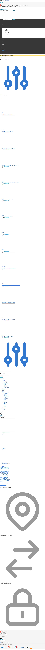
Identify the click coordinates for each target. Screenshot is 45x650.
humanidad (3, 475)
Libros (3, 112)
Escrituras (2, 473)
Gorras (4, 409)
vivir (6, 485)
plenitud (1, 481)
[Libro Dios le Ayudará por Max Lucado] (8, 196)
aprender (5, 466)
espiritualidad (2, 474)
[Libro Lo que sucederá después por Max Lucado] (8, 316)
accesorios (5, 404)
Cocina (3, 388)
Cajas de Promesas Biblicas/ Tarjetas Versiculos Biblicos (6, 386)
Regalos (5, 399)
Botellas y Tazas (6, 383)
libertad (4, 477)
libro (6, 477)
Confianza (4, 468)
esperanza (6, 473)
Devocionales (5, 402)
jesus (1, 477)
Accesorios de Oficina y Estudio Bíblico (7, 393)
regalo (4, 482)
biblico (1, 468)
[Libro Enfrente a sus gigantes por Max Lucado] (8, 299)
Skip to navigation (2, 0)
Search (14, 10)
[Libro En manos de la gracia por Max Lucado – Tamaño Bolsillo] (8, 282)
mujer (5, 479)
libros (2, 266)
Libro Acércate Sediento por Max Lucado (7, 114)
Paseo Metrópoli (3, 633)
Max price (1, 413)
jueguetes (5, 406)
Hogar (3, 390)
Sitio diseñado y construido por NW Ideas (6, 644)
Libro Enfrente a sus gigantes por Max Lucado (8, 302)
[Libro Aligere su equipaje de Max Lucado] (8, 128)
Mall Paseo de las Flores (4, 631)
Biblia (4, 405)
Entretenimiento (4, 389)
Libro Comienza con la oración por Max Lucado (8, 148)
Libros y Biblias (4, 400)
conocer (8, 468)
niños (7, 479)
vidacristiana (3, 485)
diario (5, 471)
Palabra (7, 480)
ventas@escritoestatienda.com (5, 642)
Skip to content (7, 0)
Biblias (4, 401)
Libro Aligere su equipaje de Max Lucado (7, 131)
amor (3, 466)
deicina (1, 480)
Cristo (1, 469)
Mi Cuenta (3, 636)
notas (9, 479)
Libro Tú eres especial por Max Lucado (7, 336)
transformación (3, 483)
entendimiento (2, 472)
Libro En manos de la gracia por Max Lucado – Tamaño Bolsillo (11, 285)
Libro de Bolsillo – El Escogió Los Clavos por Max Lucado (10, 165)
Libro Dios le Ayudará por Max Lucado (7, 199)
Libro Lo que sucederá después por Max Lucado (8, 319)
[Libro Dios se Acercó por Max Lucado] (8, 213)
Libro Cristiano (3, 478)
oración (3, 480)
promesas (6, 481)
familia (6, 474)
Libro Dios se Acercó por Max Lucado (7, 216)
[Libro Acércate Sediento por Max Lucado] (8, 111)
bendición (4, 467)
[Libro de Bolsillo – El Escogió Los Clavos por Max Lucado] (8, 162)
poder (4, 481)
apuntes (1, 467)
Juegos (3, 391)
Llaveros (5, 384)
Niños (4, 266)
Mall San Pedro (3, 632)
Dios (7, 471)
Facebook (3, 49)
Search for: (1, 10)
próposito (1, 482)
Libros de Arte (6, 398)
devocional (2, 471)
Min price (1, 411)
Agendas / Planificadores (5, 395)
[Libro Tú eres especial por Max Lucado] (8, 333)
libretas (6, 397)
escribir (6, 472)
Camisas (5, 408)
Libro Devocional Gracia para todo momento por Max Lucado (10, 182)
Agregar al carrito (6, 149)
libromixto (2, 479)
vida (7, 483)
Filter (1, 415)
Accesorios (3, 380)
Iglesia (6, 475)
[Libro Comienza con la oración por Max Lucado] (8, 145)
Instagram (3, 50)
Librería (3, 392)
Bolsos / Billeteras (6, 382)
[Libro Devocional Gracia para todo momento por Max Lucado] (8, 179)
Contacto (3, 637)
